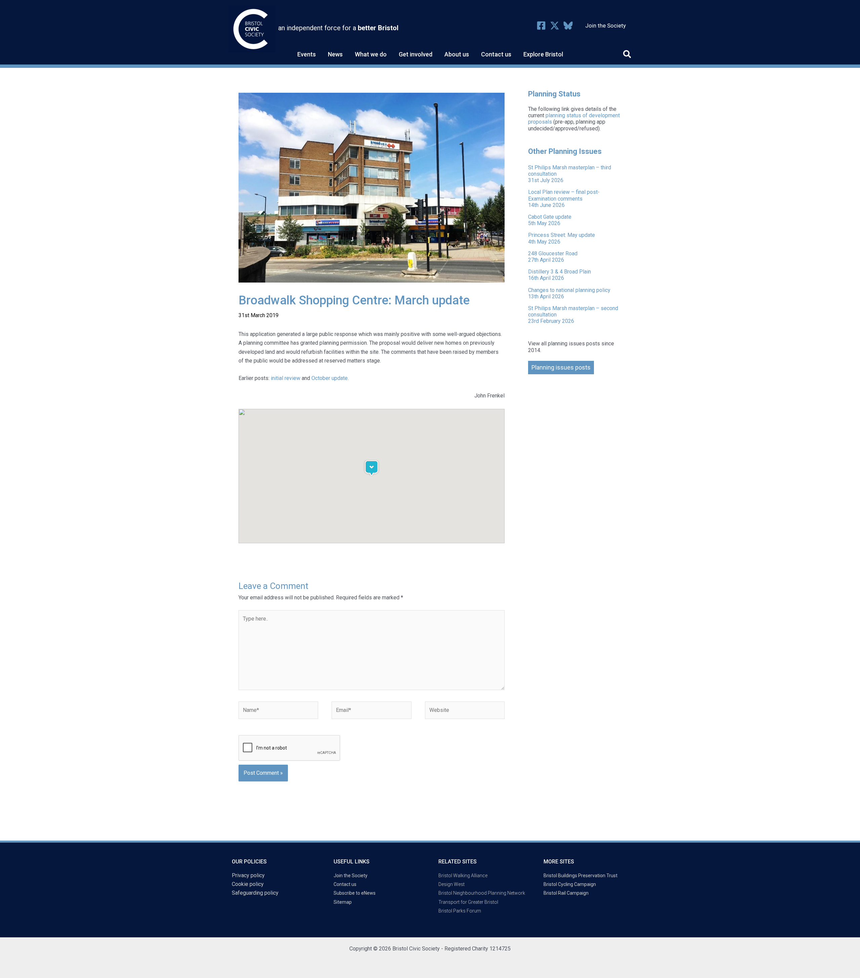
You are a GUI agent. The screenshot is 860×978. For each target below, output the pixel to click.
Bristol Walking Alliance (462, 875)
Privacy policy (248, 875)
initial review (285, 378)
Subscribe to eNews (355, 893)
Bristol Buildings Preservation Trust (580, 875)
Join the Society (351, 875)
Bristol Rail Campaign (566, 893)
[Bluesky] (568, 25)
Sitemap (343, 902)
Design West (451, 884)
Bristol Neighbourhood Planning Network (481, 893)
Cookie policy (248, 884)
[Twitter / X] (554, 25)
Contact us (345, 884)
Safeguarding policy (255, 893)
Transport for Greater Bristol (468, 902)
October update (329, 378)
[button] (627, 55)
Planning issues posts (561, 367)
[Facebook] (541, 25)
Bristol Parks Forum (459, 910)
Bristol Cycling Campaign (570, 884)
